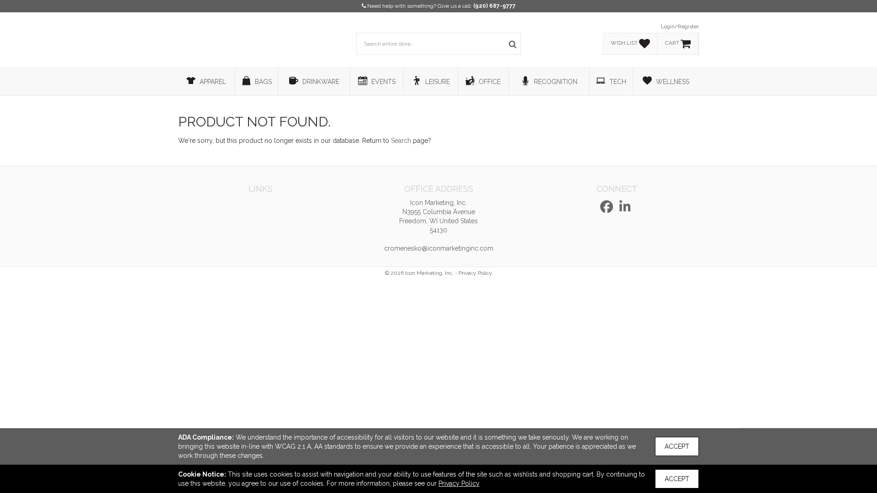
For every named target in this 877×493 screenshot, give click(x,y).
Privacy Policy (475, 273)
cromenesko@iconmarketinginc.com (438, 248)
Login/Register (680, 26)
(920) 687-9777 (494, 6)
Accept (677, 446)
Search (401, 140)
